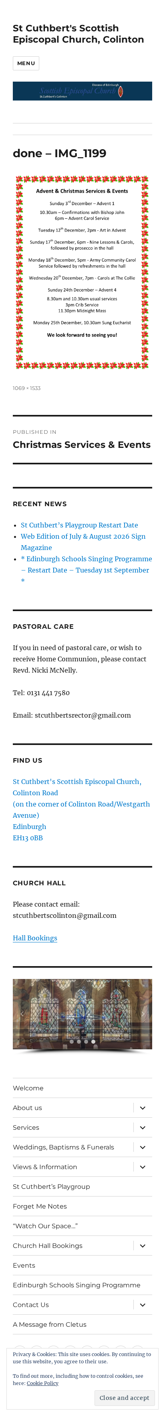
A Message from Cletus (50, 1324)
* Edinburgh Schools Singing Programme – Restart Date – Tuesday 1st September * (86, 570)
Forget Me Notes (40, 1206)
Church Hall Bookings (47, 1246)
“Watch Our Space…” (45, 1226)
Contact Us (31, 1305)
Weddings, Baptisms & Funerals (63, 1147)
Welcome (28, 1088)
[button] (22, 1014)
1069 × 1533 (26, 388)
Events (24, 1265)
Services (26, 1127)
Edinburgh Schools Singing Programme (77, 1285)
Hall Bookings (35, 938)
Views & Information (45, 1167)
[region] (83, 1017)
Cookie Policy (42, 1383)
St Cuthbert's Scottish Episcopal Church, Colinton (78, 34)
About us (27, 1108)
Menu (26, 63)
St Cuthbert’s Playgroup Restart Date (79, 525)
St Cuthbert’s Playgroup (51, 1186)
